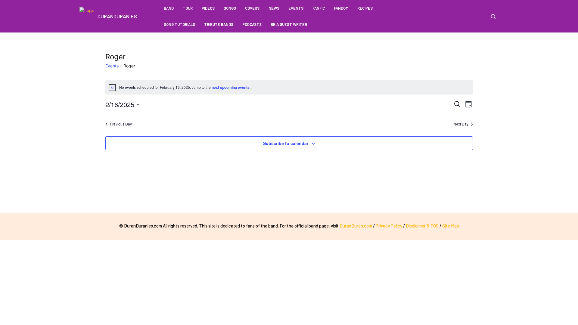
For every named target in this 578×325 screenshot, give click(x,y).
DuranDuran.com (356, 225)
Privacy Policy (389, 225)
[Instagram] (480, 16)
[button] (493, 16)
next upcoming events (231, 87)
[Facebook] (468, 16)
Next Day (460, 124)
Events (112, 65)
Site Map (450, 225)
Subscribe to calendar (285, 143)
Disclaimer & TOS (423, 225)
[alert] (289, 87)
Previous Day (121, 124)
